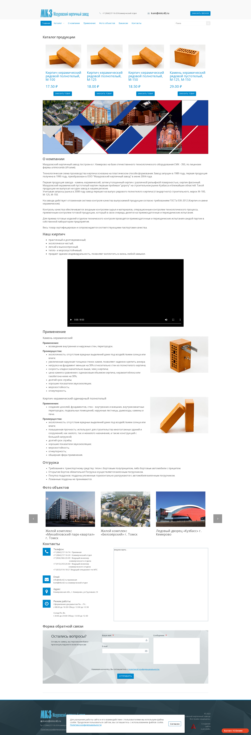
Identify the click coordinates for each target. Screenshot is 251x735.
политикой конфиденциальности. (144, 669)
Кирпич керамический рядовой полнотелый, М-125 (105, 76)
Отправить (125, 676)
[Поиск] (208, 23)
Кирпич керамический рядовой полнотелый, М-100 (63, 76)
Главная (46, 23)
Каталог (58, 23)
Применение (89, 23)
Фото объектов (107, 23)
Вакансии (123, 23)
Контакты (136, 23)
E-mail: (105, 646)
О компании (74, 23)
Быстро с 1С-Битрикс (233, 730)
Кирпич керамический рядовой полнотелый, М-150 (146, 76)
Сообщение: (160, 635)
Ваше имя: (108, 635)
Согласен (175, 723)
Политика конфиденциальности (55, 729)
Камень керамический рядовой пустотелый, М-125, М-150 (187, 76)
